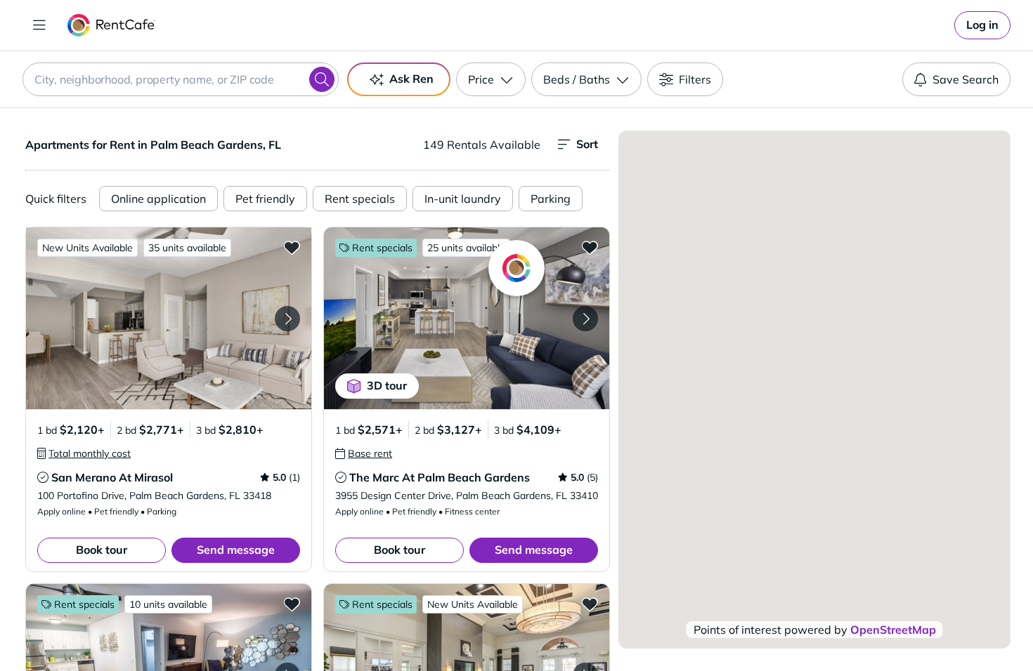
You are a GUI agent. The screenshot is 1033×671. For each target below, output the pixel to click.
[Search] (321, 79)
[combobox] (180, 79)
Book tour (101, 550)
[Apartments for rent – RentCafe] (111, 25)
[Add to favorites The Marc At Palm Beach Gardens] (589, 247)
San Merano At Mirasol (112, 477)
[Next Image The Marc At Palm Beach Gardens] (585, 318)
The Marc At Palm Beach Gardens (439, 477)
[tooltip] (84, 453)
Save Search (966, 79)
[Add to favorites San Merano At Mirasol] (291, 247)
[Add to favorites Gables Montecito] (589, 603)
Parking (551, 199)
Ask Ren (411, 79)
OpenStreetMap (893, 630)
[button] (168, 318)
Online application (158, 199)
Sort (587, 144)
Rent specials (360, 199)
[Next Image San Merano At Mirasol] (287, 318)
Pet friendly (265, 199)
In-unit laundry (462, 199)
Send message (236, 550)
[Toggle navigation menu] (39, 25)
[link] (982, 25)
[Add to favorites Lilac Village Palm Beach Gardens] (291, 603)
